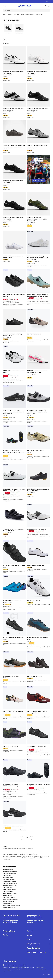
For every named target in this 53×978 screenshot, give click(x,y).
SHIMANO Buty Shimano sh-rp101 (36, 746)
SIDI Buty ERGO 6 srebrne (34, 334)
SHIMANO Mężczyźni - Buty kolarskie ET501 (37, 638)
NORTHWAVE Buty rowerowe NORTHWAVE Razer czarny (11, 785)
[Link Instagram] (7, 934)
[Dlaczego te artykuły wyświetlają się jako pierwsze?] (3, 43)
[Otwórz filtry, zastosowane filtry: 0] (5, 39)
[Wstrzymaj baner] (47, 2)
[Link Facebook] (4, 934)
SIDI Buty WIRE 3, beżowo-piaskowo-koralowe (13, 712)
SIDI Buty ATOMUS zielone (10, 746)
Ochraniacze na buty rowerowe (10, 899)
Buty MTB (8, 32)
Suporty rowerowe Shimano (9, 885)
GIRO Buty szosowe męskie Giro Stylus (14, 565)
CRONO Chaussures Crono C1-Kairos (13, 637)
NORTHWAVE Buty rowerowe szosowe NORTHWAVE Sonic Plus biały (14, 490)
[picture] (14, 58)
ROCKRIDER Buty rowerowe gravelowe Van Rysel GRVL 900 (38, 490)
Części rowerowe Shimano (9, 881)
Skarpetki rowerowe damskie (10, 871)
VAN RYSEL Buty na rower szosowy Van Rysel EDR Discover (14, 109)
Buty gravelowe (19, 32)
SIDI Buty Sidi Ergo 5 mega (34, 676)
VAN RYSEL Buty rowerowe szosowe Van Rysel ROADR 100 (13, 529)
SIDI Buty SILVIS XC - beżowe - (35, 450)
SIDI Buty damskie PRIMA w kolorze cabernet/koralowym (37, 712)
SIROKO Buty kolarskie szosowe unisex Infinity (14, 371)
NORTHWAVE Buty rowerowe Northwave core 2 (38, 785)
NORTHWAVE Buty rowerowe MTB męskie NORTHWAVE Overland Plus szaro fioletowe (37, 412)
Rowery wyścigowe (7, 887)
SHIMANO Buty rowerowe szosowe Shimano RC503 (13, 256)
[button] (15, 301)
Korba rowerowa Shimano (9, 907)
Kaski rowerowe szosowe (9, 879)
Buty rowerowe (6, 856)
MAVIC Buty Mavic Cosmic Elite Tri (36, 529)
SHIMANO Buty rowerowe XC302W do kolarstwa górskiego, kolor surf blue (38, 295)
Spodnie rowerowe (7, 895)
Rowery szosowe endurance (10, 883)
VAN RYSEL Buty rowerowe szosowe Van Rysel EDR (13, 72)
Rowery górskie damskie (9, 897)
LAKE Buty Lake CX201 (33, 600)
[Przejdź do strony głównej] (24, 6)
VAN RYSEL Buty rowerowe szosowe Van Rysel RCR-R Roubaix (37, 371)
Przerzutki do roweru (8, 877)
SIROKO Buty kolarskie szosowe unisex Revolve (14, 295)
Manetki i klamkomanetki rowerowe (11, 905)
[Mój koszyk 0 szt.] (48, 5)
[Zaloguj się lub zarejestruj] (45, 5)
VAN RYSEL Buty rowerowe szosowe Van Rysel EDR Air (37, 146)
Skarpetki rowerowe (8, 869)
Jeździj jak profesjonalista (38, 180)
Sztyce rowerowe (7, 903)
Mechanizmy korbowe (8, 901)
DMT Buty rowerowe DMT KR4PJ (36, 565)
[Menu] (4, 5)
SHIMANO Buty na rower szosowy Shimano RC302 (12, 334)
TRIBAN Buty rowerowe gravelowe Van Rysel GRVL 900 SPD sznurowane (14, 146)
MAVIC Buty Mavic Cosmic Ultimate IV (13, 826)
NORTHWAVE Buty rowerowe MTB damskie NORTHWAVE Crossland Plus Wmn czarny (13, 452)
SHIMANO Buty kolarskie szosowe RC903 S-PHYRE (12, 601)
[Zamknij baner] (49, 2)
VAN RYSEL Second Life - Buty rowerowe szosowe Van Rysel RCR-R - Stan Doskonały (38, 257)
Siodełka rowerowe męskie (9, 893)
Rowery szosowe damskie (9, 873)
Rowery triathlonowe (8, 891)
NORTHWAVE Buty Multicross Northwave (11, 677)
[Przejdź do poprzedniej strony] (21, 838)
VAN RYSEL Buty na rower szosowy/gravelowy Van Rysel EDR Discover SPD (37, 219)
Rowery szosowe (7, 875)
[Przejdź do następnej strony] (31, 838)
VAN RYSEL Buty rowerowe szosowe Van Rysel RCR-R (37, 72)
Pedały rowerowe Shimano (9, 889)
